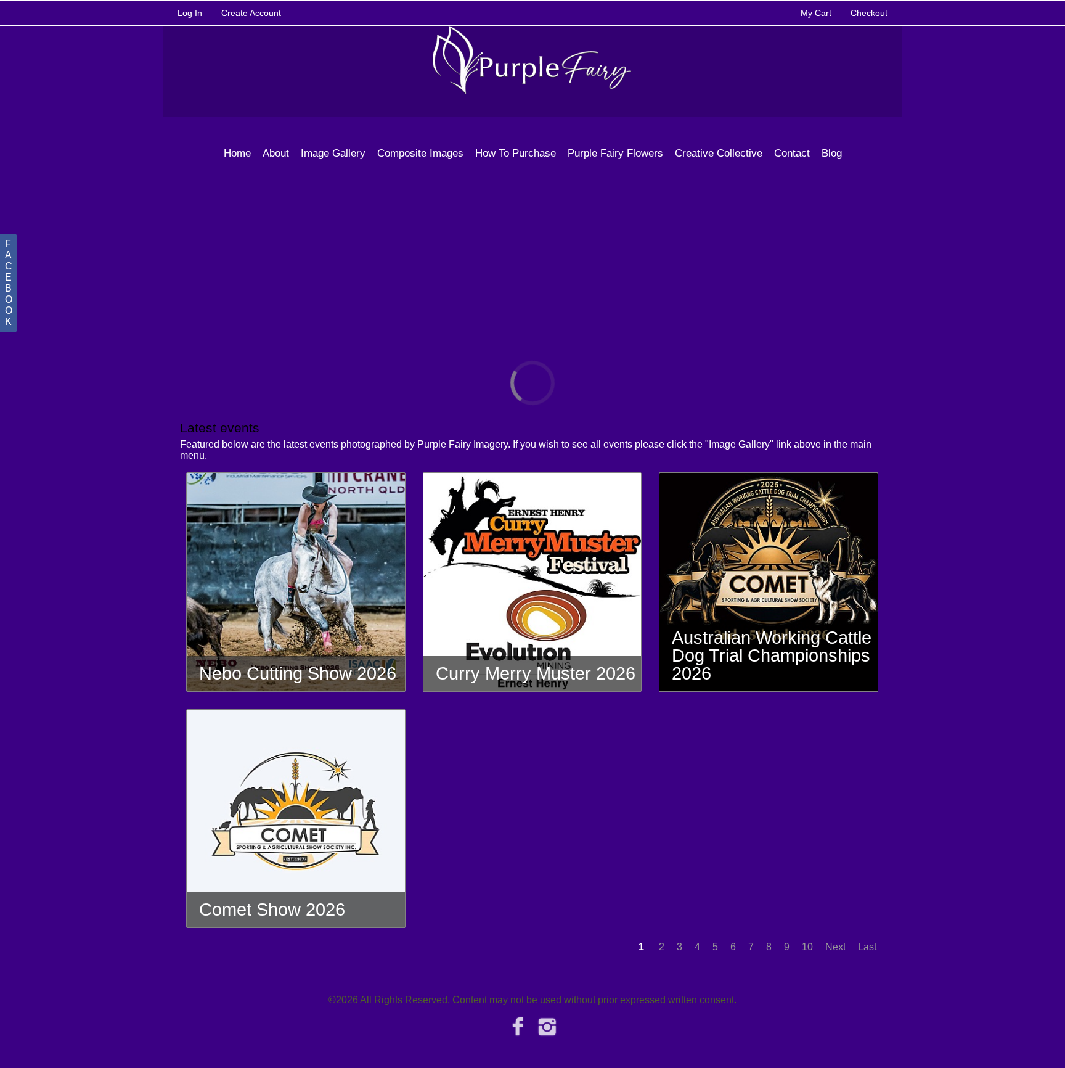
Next (835, 947)
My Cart (817, 13)
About (276, 153)
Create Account (251, 13)
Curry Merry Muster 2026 (535, 673)
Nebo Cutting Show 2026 (297, 673)
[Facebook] (517, 1027)
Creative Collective (718, 153)
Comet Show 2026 (272, 909)
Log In (190, 13)
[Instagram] (547, 1027)
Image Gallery (333, 153)
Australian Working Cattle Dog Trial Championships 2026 (771, 655)
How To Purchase (515, 153)
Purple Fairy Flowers (615, 153)
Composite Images (420, 153)
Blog (832, 153)
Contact (792, 153)
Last (867, 947)
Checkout (869, 13)
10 (807, 947)
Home (237, 153)
